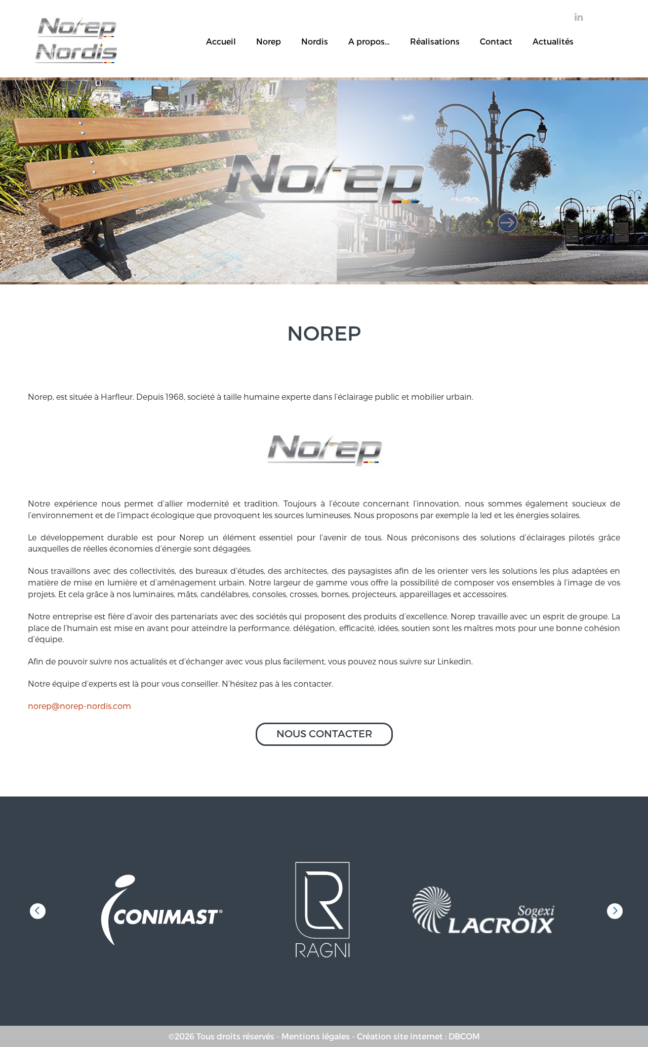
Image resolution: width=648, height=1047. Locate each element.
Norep (268, 41)
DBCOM (464, 1036)
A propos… (369, 41)
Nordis (314, 41)
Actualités (553, 41)
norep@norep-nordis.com (79, 705)
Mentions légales (315, 1036)
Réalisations (435, 41)
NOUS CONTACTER (324, 733)
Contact (496, 41)
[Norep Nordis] (76, 23)
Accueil (221, 41)
